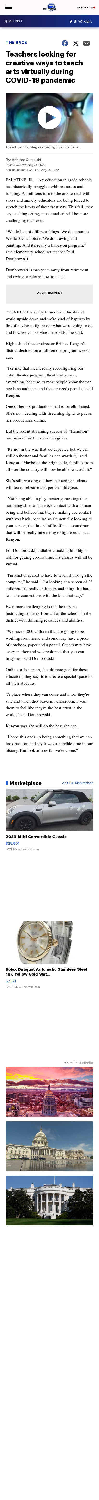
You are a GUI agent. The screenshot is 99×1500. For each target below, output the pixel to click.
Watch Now (85, 7)
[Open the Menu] (8, 7)
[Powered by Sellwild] (86, 1062)
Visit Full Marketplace (77, 783)
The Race (17, 42)
